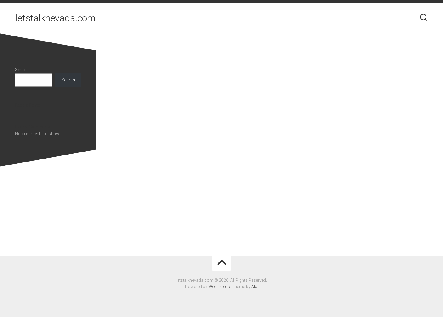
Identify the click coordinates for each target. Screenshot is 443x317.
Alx (254, 286)
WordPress (219, 286)
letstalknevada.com (55, 18)
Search (22, 69)
